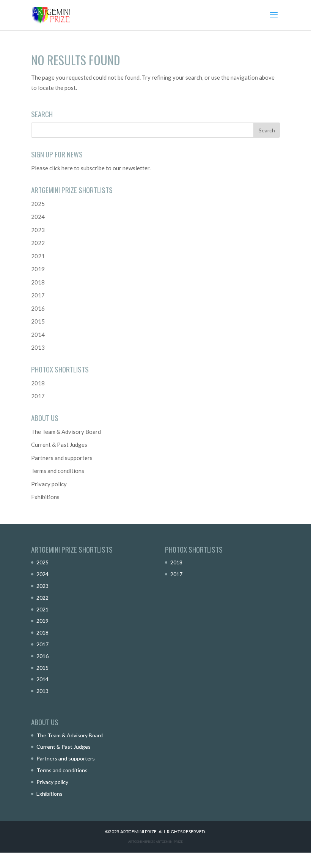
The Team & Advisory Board (66, 431)
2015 (38, 321)
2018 (38, 282)
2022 (38, 242)
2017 (38, 295)
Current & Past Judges (59, 444)
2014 (38, 334)
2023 (38, 229)
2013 (38, 347)
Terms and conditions (57, 470)
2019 (38, 268)
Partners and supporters (62, 457)
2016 (38, 308)
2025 (38, 203)
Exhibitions (45, 496)
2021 (38, 256)
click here (61, 168)
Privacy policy (49, 484)
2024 (38, 216)
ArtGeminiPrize (169, 842)
